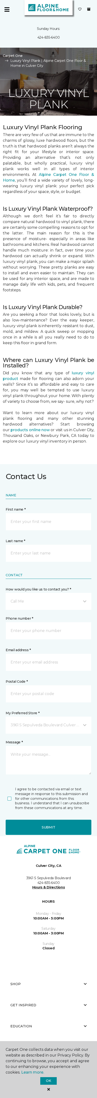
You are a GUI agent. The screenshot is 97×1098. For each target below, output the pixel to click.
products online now (30, 430)
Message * (14, 742)
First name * (16, 509)
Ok (48, 1081)
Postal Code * (17, 681)
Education (21, 1026)
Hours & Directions (48, 887)
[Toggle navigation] (7, 9)
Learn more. (32, 1072)
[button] (48, 601)
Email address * (18, 650)
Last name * (15, 541)
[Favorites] (79, 9)
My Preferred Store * (22, 713)
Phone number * (19, 618)
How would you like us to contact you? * (38, 589)
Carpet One (13, 56)
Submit (48, 827)
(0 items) (88, 9)
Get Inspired (23, 1005)
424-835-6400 (48, 37)
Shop (15, 984)
